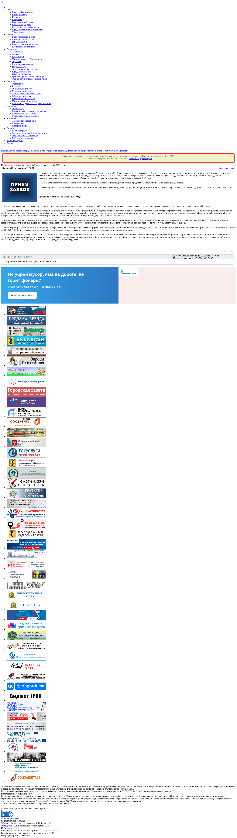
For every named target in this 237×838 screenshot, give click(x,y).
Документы (12, 106)
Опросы (10, 128)
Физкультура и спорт (22, 89)
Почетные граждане (21, 24)
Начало (4, 151)
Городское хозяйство (21, 71)
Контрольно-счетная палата (25, 44)
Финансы (16, 54)
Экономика (12, 49)
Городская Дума (19, 42)
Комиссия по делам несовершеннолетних (31, 103)
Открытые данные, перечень (25, 116)
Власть (10, 34)
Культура (16, 86)
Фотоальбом (18, 32)
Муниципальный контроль (24, 101)
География (17, 19)
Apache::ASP (48, 833)
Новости (124, 151)
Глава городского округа (23, 37)
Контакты (11, 118)
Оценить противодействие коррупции (30, 133)
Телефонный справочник (24, 121)
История (16, 17)
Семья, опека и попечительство (27, 93)
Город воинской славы (22, 22)
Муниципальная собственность (27, 59)
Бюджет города (19, 66)
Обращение (6, 826)
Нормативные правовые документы (29, 111)
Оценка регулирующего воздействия (29, 79)
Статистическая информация (25, 27)
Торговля (16, 61)
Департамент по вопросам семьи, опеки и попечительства (92, 151)
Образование (18, 84)
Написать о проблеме (22, 295)
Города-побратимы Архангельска (27, 29)
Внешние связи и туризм (23, 98)
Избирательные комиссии (24, 47)
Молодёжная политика (22, 91)
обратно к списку (227, 168)
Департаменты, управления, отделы (48, 151)
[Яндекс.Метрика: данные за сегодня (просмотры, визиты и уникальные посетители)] (10, 818)
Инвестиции (18, 56)
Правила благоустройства (24, 113)
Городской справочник (22, 12)
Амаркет (11, 143)
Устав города (18, 108)
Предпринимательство (22, 64)
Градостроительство (21, 74)
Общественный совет (22, 96)
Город (9, 10)
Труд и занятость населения (25, 69)
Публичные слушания (22, 138)
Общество (11, 81)
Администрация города (23, 39)
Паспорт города (19, 14)
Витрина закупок (15, 140)
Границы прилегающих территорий (29, 76)
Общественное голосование (25, 135)
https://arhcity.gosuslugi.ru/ (140, 158)
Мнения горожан (20, 131)
